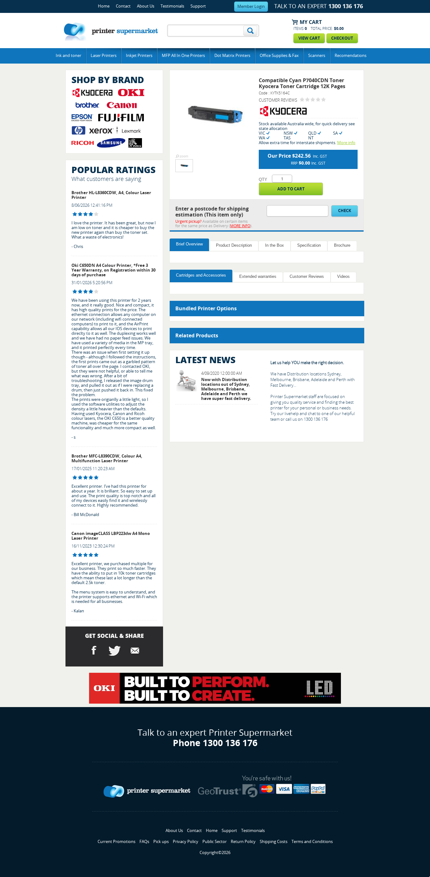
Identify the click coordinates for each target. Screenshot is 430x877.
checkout (342, 38)
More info (346, 142)
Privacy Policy (185, 841)
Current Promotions (116, 841)
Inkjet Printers (139, 55)
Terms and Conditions (312, 841)
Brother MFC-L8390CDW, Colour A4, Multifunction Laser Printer (106, 458)
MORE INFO (240, 226)
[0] (302, 99)
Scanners (316, 55)
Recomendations (350, 55)
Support (198, 6)
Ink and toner (68, 55)
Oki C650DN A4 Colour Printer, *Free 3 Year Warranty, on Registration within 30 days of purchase (113, 270)
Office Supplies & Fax (279, 55)
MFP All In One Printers (183, 55)
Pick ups (161, 841)
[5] (74, 477)
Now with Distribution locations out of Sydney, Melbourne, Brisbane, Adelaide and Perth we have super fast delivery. (226, 389)
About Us (145, 6)
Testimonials (172, 6)
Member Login (251, 6)
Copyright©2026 (215, 852)
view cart (309, 38)
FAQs (144, 841)
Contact (123, 6)
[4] (74, 214)
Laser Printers (103, 55)
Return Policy (243, 841)
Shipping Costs (273, 841)
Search (250, 30)
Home (104, 6)
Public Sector (214, 841)
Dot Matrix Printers (232, 55)
